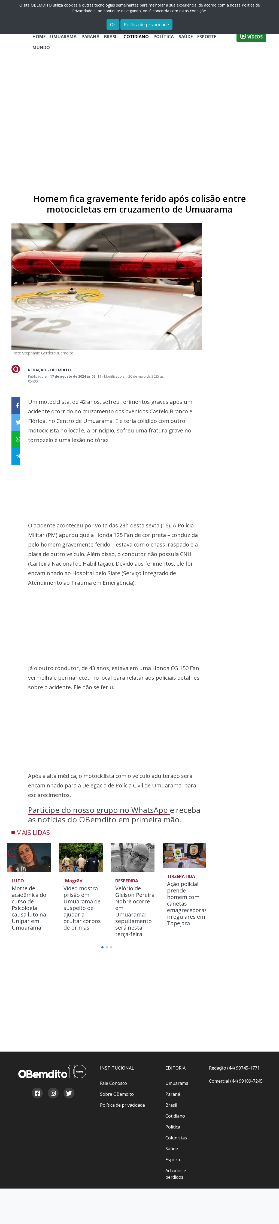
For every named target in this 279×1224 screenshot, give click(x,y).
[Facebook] (37, 1094)
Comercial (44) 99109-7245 (236, 1081)
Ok (113, 25)
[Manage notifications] (266, 1212)
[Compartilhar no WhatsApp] (15, 439)
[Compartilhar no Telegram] (15, 456)
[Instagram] (53, 1094)
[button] (202, 855)
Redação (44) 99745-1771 (234, 1068)
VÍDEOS (254, 37)
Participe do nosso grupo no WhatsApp (99, 810)
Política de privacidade (146, 25)
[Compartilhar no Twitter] (15, 422)
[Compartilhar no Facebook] (15, 405)
